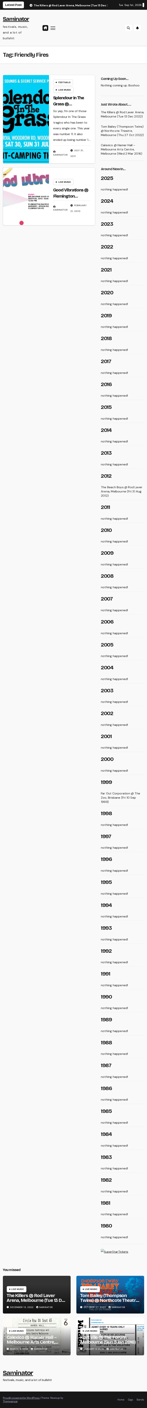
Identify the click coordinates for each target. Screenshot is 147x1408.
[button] (128, 28)
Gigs (130, 1399)
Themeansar (10, 1401)
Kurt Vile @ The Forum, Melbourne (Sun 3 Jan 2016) (108, 1340)
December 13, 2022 (22, 1307)
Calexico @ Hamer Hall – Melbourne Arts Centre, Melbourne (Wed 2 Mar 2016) (121, 149)
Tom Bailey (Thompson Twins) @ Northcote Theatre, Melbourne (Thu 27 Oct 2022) (122, 131)
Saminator (16, 19)
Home (121, 1399)
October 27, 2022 (95, 1307)
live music (64, 89)
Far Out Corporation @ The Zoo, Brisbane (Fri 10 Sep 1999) (120, 797)
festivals (64, 82)
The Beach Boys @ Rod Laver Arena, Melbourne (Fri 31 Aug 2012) (121, 491)
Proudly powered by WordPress (21, 1398)
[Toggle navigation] (53, 28)
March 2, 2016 (19, 1349)
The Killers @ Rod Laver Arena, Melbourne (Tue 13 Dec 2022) (122, 114)
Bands (140, 1399)
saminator (60, 154)
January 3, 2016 (94, 1349)
